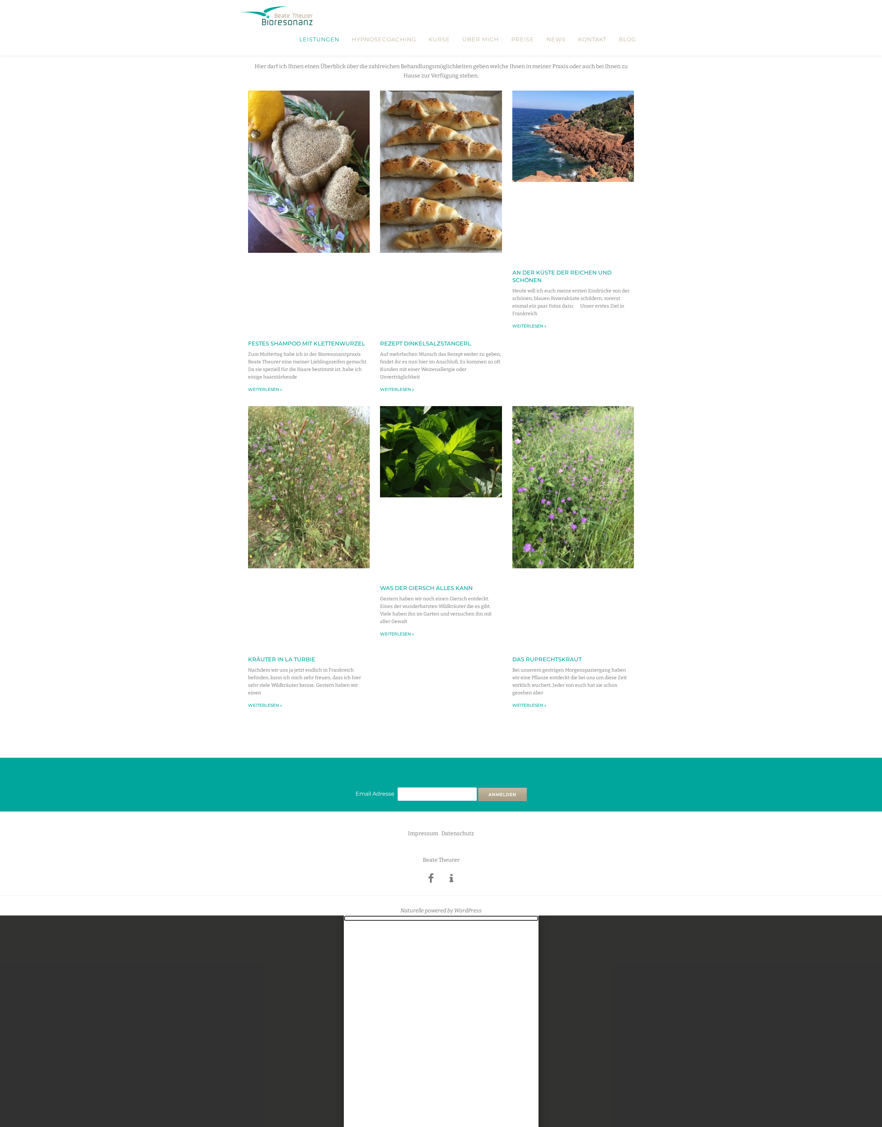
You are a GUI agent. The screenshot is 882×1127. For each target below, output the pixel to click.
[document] (441, 1021)
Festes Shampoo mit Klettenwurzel (306, 343)
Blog (627, 40)
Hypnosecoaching (384, 40)
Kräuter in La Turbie (281, 659)
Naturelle (412, 910)
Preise (522, 40)
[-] (430, 880)
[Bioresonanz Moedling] (277, 15)
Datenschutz (457, 833)
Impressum (423, 833)
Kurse (439, 40)
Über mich (480, 40)
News (556, 40)
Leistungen (319, 40)
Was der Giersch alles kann (426, 588)
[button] (441, 918)
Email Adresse (375, 793)
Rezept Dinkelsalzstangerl (425, 343)
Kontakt (592, 40)
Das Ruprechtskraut (547, 659)
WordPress (468, 910)
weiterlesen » (265, 389)
